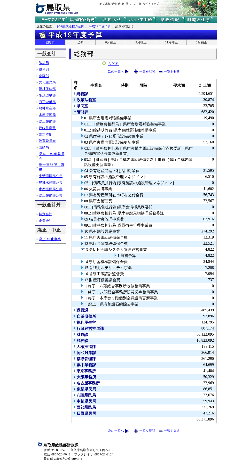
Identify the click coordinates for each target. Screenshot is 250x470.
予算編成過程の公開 (70, 26)
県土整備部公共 (50, 195)
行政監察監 (47, 128)
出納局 (44, 147)
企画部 (44, 76)
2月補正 (201, 42)
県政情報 (169, 19)
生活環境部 (47, 95)
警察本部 (45, 134)
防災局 (44, 63)
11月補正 (171, 42)
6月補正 (110, 42)
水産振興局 (47, 115)
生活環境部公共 (50, 176)
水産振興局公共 (50, 189)
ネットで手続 (140, 19)
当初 (80, 42)
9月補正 (141, 42)
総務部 (44, 69)
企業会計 (45, 221)
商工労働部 (47, 102)
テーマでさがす (53, 19)
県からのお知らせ (111, 19)
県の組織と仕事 (198, 19)
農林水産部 (47, 108)
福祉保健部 (47, 89)
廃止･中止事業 (50, 239)
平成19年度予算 (100, 26)
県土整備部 (47, 121)
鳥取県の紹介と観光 (82, 19)
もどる (113, 64)
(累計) (50, 42)
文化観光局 (47, 82)
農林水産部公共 (50, 182)
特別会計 (45, 214)
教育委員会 (47, 141)
